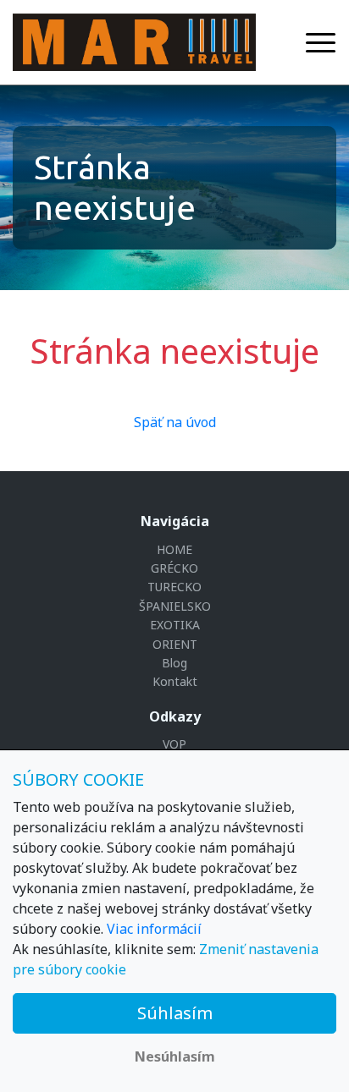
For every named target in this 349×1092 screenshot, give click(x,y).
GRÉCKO (174, 568)
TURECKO (174, 587)
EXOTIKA (175, 625)
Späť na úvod (175, 422)
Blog (174, 663)
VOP (174, 744)
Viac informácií (154, 928)
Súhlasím (175, 1012)
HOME (174, 549)
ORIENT (174, 644)
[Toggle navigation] (320, 42)
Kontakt (174, 681)
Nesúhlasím (175, 1056)
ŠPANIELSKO (175, 606)
